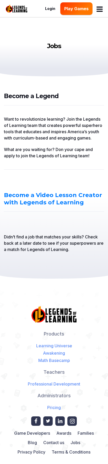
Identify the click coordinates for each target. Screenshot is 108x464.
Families (86, 433)
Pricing (54, 407)
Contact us (53, 442)
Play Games (76, 8)
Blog (32, 442)
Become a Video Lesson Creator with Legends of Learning (53, 199)
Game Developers (32, 433)
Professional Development (54, 384)
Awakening (54, 353)
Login (50, 8)
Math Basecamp (54, 360)
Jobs (75, 442)
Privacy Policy (31, 452)
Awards (63, 433)
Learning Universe (54, 345)
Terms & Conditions (71, 452)
